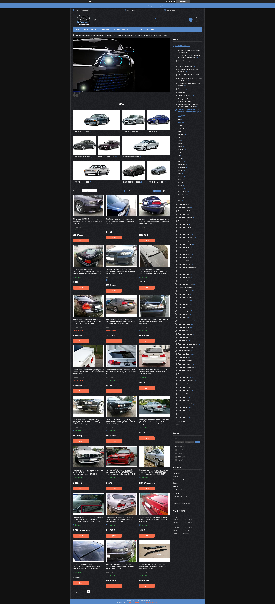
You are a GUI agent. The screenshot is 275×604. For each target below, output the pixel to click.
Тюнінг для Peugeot (185, 360)
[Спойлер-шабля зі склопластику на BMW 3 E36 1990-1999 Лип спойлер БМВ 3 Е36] (121, 205)
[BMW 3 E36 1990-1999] (96, 120)
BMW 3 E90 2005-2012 (131, 132)
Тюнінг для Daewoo (184, 251)
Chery (180, 125)
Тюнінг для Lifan (183, 327)
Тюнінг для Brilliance (185, 217)
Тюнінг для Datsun (184, 257)
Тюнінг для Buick (183, 221)
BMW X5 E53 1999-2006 (131, 182)
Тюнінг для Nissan (184, 354)
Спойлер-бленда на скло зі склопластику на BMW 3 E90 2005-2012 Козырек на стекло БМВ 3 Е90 (153, 271)
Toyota (180, 188)
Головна (77, 29)
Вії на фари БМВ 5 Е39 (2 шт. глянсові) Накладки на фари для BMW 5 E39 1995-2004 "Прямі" (154, 566)
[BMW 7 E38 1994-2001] (96, 170)
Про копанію (105, 29)
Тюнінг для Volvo (183, 400)
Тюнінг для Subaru (184, 384)
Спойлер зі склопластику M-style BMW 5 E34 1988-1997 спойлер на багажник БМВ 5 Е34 (119, 519)
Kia (179, 155)
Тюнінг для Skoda (184, 377)
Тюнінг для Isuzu (183, 301)
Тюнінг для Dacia (183, 247)
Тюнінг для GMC (183, 281)
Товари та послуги (90, 29)
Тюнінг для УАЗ (183, 417)
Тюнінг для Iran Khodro (185, 297)
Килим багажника (184, 95)
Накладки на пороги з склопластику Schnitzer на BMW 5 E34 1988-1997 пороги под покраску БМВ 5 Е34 (154, 472)
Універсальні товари (185, 66)
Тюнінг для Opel (183, 357)
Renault (180, 176)
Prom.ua (147, 600)
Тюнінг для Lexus (184, 324)
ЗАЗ (179, 200)
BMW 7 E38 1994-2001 (82, 182)
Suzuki (180, 185)
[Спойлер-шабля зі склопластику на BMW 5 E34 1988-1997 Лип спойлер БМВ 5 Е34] (154, 504)
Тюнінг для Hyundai (184, 291)
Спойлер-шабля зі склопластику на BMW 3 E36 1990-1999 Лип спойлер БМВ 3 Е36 (120, 221)
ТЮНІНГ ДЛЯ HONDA (185, 287)
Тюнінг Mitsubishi (184, 351)
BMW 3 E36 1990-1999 (82, 132)
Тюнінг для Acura (184, 207)
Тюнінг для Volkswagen (186, 394)
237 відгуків (171, 1)
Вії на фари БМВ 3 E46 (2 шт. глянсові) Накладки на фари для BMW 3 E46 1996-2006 (154, 321)
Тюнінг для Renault (184, 370)
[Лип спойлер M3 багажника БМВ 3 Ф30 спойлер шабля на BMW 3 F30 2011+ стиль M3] (154, 356)
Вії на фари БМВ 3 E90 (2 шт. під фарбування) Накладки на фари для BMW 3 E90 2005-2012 (120, 271)
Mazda (180, 161)
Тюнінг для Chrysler (184, 241)
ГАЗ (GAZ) (181, 197)
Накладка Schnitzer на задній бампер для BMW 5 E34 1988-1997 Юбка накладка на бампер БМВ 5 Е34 (154, 422)
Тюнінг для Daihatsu (185, 254)
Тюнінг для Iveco (183, 304)
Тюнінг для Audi (183, 204)
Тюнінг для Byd (183, 224)
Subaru (180, 182)
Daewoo (180, 134)
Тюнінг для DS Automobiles (187, 267)
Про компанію (180, 421)
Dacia (180, 131)
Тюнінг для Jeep (183, 314)
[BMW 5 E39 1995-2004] (146, 145)
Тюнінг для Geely (184, 277)
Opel (179, 173)
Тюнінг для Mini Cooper (186, 347)
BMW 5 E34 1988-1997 (106, 157)
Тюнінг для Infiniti (184, 294)
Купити (81, 240)
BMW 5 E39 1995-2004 (131, 157)
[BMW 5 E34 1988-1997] (109, 145)
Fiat (179, 137)
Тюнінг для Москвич (185, 414)
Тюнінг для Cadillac (184, 227)
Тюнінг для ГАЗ (183, 407)
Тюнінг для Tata (183, 397)
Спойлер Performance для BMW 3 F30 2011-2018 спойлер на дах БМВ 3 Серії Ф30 (121, 371)
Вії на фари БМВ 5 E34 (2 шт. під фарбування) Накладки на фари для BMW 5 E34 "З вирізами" (87, 422)
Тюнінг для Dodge (184, 264)
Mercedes (181, 164)
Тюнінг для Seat (183, 374)
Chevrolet (181, 128)
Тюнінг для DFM (183, 261)
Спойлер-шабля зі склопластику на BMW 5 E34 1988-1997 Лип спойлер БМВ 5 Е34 (153, 519)
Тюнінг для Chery (184, 234)
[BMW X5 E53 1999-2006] (133, 170)
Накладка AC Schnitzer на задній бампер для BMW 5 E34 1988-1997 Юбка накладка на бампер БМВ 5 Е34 (121, 472)
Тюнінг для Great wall (185, 284)
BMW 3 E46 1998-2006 (156, 132)
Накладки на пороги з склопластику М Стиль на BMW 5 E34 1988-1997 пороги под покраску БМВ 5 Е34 (88, 519)
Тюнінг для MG (183, 341)
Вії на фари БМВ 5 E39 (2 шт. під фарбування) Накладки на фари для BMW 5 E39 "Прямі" (120, 566)
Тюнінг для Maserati (185, 334)
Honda (180, 146)
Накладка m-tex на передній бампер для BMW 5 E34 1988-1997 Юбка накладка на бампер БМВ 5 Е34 (88, 472)
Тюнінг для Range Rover (186, 367)
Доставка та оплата (148, 29)
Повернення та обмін (130, 29)
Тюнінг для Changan (185, 231)
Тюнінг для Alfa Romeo (186, 211)
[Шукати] (191, 20)
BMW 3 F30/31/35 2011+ (82, 157)
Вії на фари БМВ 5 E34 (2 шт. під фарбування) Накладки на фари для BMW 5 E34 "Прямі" (120, 422)
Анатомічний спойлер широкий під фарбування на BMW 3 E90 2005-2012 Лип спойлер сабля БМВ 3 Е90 (121, 321)
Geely (180, 143)
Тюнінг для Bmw (183, 214)
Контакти (116, 29)
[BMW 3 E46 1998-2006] (158, 120)
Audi (179, 119)
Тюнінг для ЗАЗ (183, 410)
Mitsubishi (181, 167)
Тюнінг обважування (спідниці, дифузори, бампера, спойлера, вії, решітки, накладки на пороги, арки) (126, 35)
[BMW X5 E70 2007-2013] (158, 170)
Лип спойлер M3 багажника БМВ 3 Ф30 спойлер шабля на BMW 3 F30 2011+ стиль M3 (153, 371)
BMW (179, 122)
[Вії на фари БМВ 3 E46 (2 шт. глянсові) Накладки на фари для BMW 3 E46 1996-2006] (154, 306)
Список (166, 191)
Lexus (180, 158)
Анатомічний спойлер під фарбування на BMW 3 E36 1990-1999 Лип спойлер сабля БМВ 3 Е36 (154, 221)
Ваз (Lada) (181, 194)
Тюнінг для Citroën (184, 244)
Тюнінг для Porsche (184, 364)
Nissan (180, 170)
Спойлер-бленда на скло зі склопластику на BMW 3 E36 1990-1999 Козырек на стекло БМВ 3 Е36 (87, 271)
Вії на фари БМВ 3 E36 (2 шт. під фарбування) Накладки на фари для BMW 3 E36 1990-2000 (87, 221)
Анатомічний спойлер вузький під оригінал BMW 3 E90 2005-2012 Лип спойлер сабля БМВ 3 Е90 (87, 321)
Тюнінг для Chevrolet (185, 237)
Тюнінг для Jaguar (184, 311)
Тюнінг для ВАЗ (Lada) (185, 404)
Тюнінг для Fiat (183, 271)
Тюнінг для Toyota (184, 390)
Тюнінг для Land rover (185, 321)
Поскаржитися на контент (133, 602)
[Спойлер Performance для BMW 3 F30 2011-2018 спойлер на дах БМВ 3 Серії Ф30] (121, 356)
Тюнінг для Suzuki (184, 387)
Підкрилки (181, 92)
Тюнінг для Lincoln (184, 331)
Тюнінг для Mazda (184, 337)
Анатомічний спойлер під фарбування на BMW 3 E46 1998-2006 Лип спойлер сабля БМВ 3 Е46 (88, 371)
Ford (179, 140)
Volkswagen (182, 191)
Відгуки (178, 425)
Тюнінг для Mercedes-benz (187, 344)
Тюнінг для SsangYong (185, 380)
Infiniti (180, 152)
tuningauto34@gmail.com (181, 503)
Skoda (180, 179)
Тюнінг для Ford (183, 274)
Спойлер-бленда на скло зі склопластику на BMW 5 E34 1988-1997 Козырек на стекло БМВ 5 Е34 (87, 566)
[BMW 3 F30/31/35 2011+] (84, 145)
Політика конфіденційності (150, 602)
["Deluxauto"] (83, 20)
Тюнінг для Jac (183, 307)
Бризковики (182, 89)
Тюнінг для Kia (183, 317)
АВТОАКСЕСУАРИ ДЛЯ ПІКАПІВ (188, 75)
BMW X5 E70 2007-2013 (156, 182)
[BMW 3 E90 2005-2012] (133, 120)
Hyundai (180, 149)
